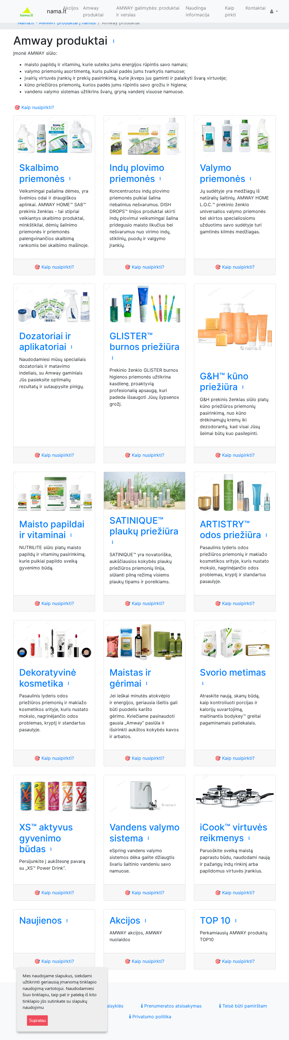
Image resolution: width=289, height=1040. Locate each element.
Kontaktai (256, 8)
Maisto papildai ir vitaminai (51, 529)
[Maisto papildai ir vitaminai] (54, 492)
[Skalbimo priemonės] (54, 136)
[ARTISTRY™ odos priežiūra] (234, 492)
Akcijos (70, 8)
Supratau (37, 1020)
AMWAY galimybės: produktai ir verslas (147, 11)
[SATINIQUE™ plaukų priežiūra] (144, 491)
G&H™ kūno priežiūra (224, 381)
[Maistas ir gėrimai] (144, 641)
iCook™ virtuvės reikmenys (233, 832)
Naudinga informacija (197, 11)
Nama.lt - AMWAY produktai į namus (57, 22)
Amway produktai (93, 11)
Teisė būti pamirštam (244, 1006)
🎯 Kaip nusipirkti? (34, 107)
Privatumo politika (151, 1016)
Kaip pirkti (230, 11)
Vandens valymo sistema (144, 832)
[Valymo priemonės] (234, 136)
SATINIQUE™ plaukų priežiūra (144, 526)
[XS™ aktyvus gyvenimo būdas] (54, 795)
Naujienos (40, 920)
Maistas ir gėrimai (130, 678)
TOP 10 (215, 920)
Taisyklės (112, 1006)
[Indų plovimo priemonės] (144, 136)
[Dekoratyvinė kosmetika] (54, 641)
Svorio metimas (233, 672)
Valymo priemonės (222, 173)
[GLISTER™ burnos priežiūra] (144, 304)
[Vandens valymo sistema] (144, 795)
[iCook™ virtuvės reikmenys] (234, 795)
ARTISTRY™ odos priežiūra (230, 529)
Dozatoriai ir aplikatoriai (45, 341)
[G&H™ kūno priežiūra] (234, 324)
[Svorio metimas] (234, 641)
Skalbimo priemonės (42, 173)
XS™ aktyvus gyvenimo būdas (46, 838)
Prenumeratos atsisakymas (172, 1006)
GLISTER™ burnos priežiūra (144, 341)
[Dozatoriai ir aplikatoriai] (54, 304)
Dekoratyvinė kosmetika (47, 678)
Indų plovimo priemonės (137, 173)
